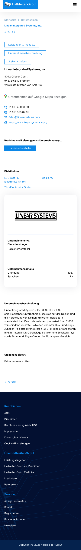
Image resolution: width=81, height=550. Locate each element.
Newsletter (11, 525)
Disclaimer (10, 419)
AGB (7, 413)
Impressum (11, 431)
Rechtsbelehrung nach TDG (20, 425)
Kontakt (8, 507)
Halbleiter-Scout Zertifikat (19, 472)
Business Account (15, 519)
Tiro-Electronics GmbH (17, 187)
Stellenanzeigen (17, 61)
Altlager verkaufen (15, 501)
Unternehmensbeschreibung (25, 53)
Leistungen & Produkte (21, 44)
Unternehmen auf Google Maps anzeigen (37, 97)
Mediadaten (11, 478)
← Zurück (10, 32)
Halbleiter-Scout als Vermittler (22, 466)
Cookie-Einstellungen (17, 443)
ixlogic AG (47, 177)
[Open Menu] (77, 4)
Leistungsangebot (15, 460)
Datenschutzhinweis (16, 437)
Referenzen (11, 484)
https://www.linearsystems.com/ (27, 122)
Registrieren (11, 513)
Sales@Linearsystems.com (24, 117)
